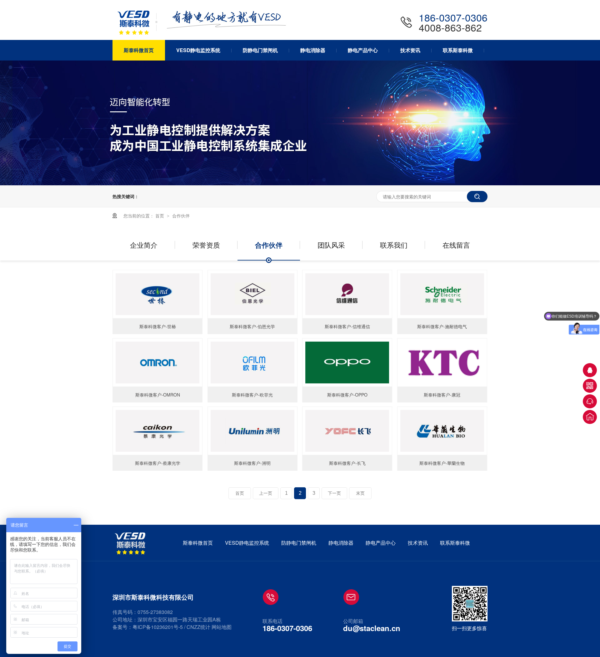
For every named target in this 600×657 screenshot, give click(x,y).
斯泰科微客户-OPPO (347, 395)
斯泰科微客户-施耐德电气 (442, 326)
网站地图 (222, 626)
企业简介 (144, 245)
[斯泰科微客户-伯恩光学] (252, 294)
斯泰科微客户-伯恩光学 (252, 326)
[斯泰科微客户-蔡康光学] (157, 431)
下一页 (334, 493)
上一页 (265, 493)
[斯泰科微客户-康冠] (442, 362)
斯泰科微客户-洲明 (252, 463)
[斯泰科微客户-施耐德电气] (442, 294)
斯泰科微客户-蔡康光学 (157, 463)
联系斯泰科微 (455, 542)
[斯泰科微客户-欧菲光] (252, 362)
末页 (360, 493)
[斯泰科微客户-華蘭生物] (442, 431)
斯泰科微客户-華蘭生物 (442, 463)
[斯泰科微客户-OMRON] (157, 362)
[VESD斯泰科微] (131, 543)
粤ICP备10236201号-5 (157, 626)
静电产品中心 (381, 542)
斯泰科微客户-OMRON (157, 395)
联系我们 (394, 245)
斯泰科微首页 (198, 542)
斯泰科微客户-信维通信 (347, 326)
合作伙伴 (181, 215)
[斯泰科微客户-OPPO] (347, 362)
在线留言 (456, 245)
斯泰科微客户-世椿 (157, 326)
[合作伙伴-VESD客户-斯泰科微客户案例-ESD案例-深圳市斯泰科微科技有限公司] (137, 36)
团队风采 (331, 245)
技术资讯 (418, 542)
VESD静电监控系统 (247, 542)
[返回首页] (590, 417)
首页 (160, 215)
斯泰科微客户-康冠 (442, 395)
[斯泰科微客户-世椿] (157, 294)
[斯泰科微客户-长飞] (347, 431)
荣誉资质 (206, 245)
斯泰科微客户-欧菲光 (252, 395)
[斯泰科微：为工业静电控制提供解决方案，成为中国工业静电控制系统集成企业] (300, 183)
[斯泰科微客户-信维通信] (347, 294)
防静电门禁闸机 (298, 542)
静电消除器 (340, 542)
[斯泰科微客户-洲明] (252, 431)
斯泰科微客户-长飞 (347, 463)
